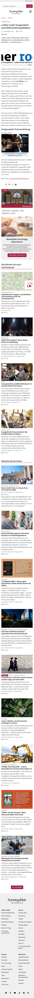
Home (3, 17)
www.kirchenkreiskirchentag (19, 178)
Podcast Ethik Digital (7, 922)
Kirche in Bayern (6, 916)
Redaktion (21, 931)
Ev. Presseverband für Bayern (24, 947)
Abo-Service (21, 916)
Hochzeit (4, 981)
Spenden (20, 983)
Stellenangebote (23, 925)
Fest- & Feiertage (6, 963)
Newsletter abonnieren (17, 255)
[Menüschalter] (30, 11)
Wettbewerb (5, 213)
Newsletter (21, 934)
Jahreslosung (22, 972)
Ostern (3, 966)
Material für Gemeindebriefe (23, 976)
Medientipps (4, 919)
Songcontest (15, 211)
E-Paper (20, 919)
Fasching (3, 957)
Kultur (10, 17)
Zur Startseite (17, 887)
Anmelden (30, 1)
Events (20, 966)
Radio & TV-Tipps (6, 928)
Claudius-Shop (22, 913)
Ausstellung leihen (23, 957)
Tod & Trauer (5, 985)
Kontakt (20, 928)
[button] (4, 34)
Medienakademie (23, 960)
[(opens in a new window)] (6, 993)
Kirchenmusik (6, 211)
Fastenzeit (4, 960)
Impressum (21, 940)
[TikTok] (19, 993)
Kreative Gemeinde (24, 963)
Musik (22, 211)
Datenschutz (22, 937)
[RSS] (28, 993)
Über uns (20, 943)
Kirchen (13, 213)
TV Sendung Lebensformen (5, 932)
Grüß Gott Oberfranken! (8, 913)
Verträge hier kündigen (25, 922)
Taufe (3, 975)
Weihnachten (5, 972)
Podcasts (4, 925)
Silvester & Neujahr (6, 969)
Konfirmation (5, 978)
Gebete (20, 969)
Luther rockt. (13, 95)
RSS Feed (21, 980)
